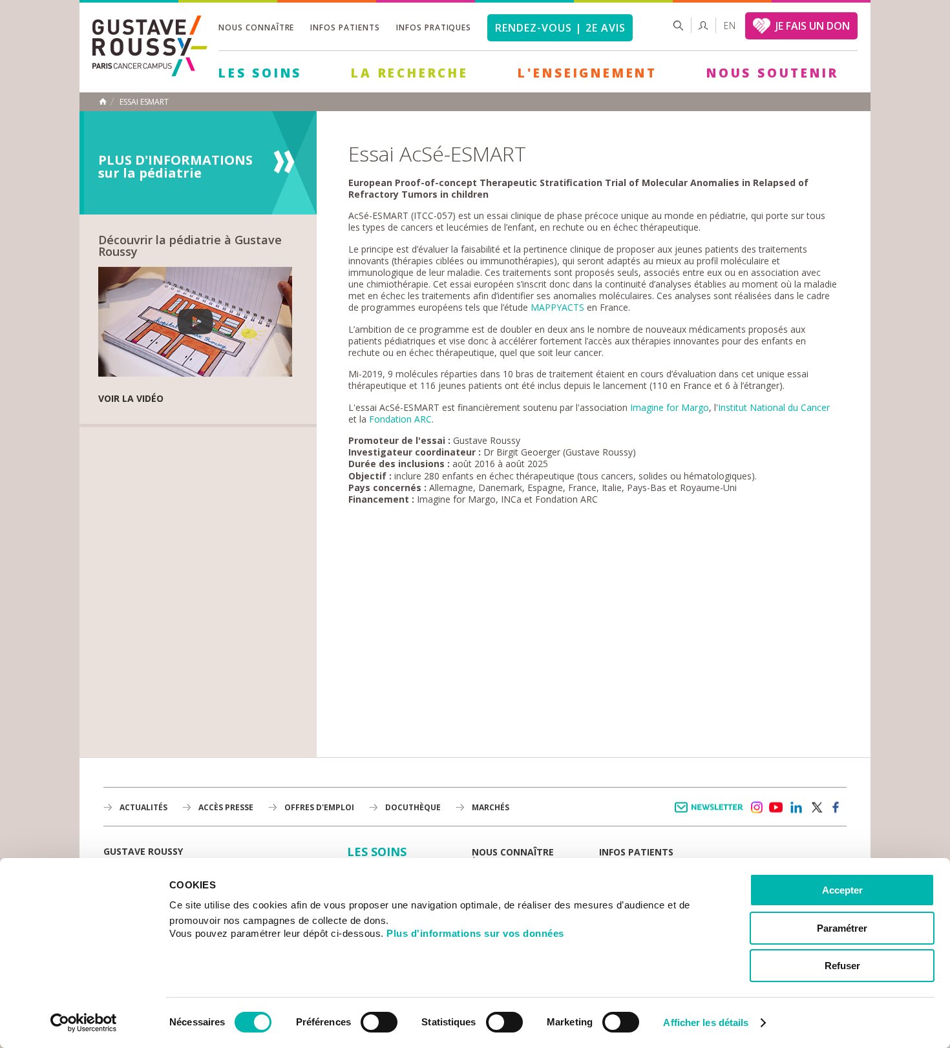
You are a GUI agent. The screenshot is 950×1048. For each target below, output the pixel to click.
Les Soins (260, 73)
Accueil (103, 101)
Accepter (842, 890)
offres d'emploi (319, 807)
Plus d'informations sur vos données (475, 933)
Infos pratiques (433, 27)
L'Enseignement (587, 73)
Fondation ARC (400, 419)
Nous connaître (256, 27)
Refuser (842, 965)
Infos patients (344, 27)
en (729, 25)
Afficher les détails (705, 1022)
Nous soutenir (772, 73)
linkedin (796, 808)
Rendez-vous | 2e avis (560, 28)
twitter (816, 808)
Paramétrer (842, 928)
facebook (836, 808)
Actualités (143, 807)
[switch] (379, 1022)
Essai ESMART (144, 102)
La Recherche (410, 73)
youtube (776, 808)
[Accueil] (149, 73)
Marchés (490, 807)
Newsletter (711, 814)
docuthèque (413, 807)
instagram (756, 808)
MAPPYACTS (557, 307)
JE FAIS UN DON (813, 26)
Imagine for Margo (669, 407)
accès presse (225, 807)
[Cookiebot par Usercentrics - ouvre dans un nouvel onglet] (83, 1022)
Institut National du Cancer (774, 407)
